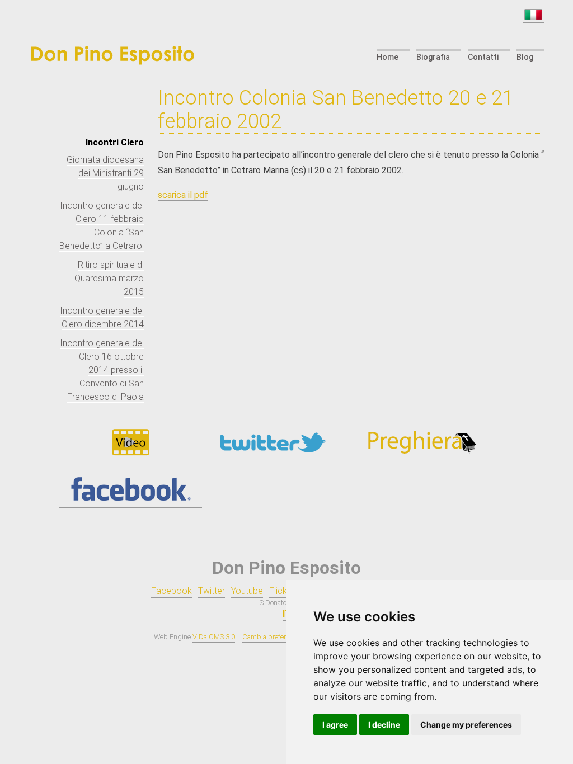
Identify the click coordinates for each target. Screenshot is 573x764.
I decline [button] (384, 724)
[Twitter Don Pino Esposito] (272, 454)
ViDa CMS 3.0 (213, 637)
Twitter (211, 591)
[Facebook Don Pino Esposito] (130, 502)
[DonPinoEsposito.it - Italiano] (533, 17)
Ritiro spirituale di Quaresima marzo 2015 (109, 278)
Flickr (279, 591)
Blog (524, 57)
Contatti (483, 57)
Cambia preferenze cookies (283, 637)
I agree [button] (335, 724)
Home (387, 57)
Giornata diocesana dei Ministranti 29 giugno (105, 173)
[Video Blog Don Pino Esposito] (130, 454)
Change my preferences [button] (466, 724)
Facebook (171, 591)
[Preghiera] (415, 454)
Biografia (433, 57)
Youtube (247, 591)
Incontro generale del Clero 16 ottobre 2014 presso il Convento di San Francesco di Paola (102, 370)
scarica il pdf (183, 195)
